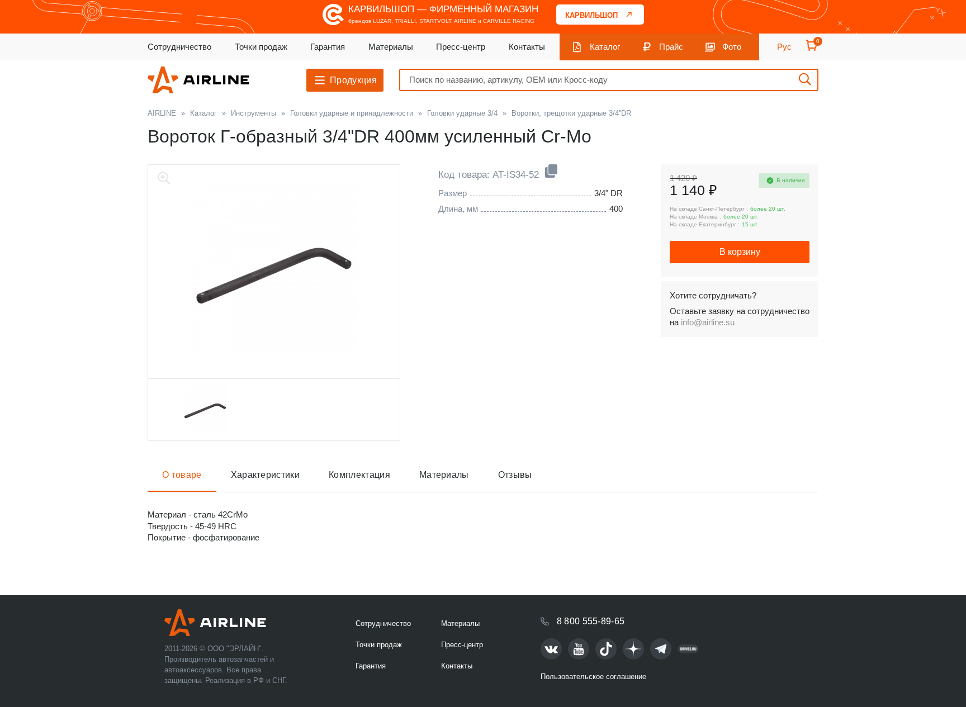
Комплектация (359, 475)
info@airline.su (708, 322)
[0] (811, 49)
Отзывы (515, 475)
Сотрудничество (179, 46)
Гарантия (327, 46)
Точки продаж (261, 46)
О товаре (182, 475)
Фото (731, 46)
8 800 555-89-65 (591, 621)
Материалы (390, 46)
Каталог (605, 46)
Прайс (671, 46)
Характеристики (265, 475)
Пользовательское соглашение (593, 676)
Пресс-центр (460, 46)
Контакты (527, 46)
